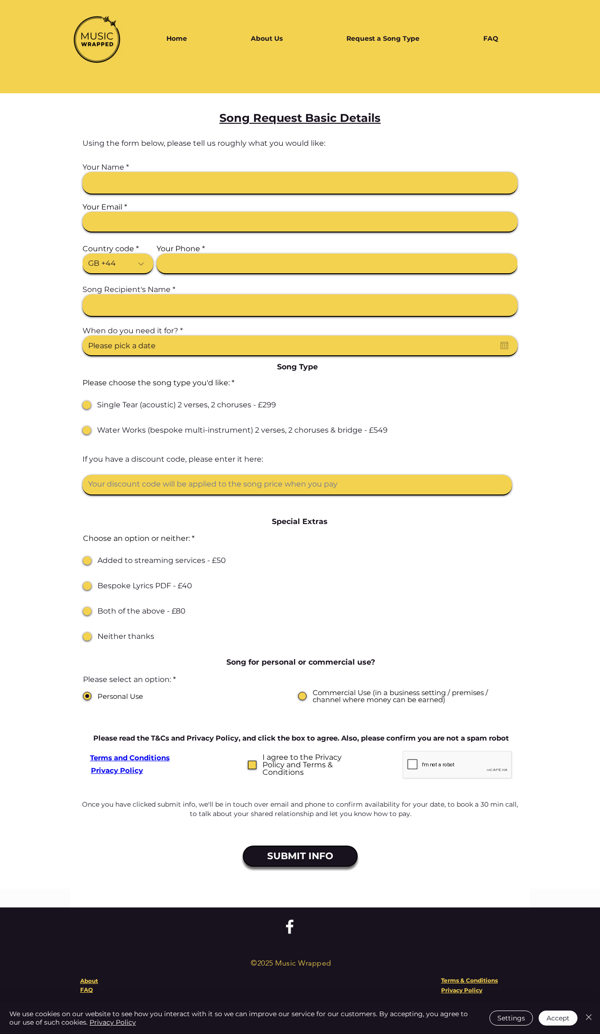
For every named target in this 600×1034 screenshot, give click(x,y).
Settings (511, 1018)
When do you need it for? (135, 331)
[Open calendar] (504, 345)
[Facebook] (289, 926)
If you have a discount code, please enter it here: (172, 459)
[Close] (588, 1018)
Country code (108, 249)
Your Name (103, 167)
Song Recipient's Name (126, 289)
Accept (558, 1018)
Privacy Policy (113, 1022)
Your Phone (178, 249)
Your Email (102, 207)
